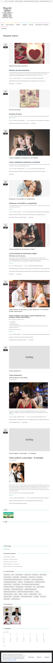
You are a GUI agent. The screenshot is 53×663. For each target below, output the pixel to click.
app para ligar (16, 577)
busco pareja (44, 334)
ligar (39, 265)
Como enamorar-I (15, 371)
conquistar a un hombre (23, 214)
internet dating (28, 586)
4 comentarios (19, 274)
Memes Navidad (6, 549)
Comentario (19, 83)
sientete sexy (40, 268)
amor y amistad (30, 211)
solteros (25, 217)
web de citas (43, 596)
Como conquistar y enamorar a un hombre (23, 158)
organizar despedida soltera (17, 589)
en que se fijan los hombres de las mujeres (30, 584)
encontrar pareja (15, 503)
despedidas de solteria (39, 581)
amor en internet (36, 120)
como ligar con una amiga (17, 419)
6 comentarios (25, 422)
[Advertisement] (33, 13)
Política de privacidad (44, 1)
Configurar (46, 657)
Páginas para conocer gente (9, 591)
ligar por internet (40, 586)
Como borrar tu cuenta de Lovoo (10, 561)
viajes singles (16, 596)
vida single (36, 596)
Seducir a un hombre (41, 171)
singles (21, 339)
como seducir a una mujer (23, 337)
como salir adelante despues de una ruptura (13, 579)
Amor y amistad (10, 24)
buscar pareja (15, 123)
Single (18, 339)
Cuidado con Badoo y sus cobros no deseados (12, 566)
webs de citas (7, 598)
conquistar (31, 265)
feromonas (35, 265)
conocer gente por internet (37, 579)
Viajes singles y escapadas (41, 24)
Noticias (31, 24)
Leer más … (41, 75)
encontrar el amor (22, 123)
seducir (13, 83)
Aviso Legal (11, 1)
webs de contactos (16, 598)
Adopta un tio (7, 574)
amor (28, 78)
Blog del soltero (7, 9)
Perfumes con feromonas (19, 268)
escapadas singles (19, 586)
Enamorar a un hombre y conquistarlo (22, 199)
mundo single (6, 589)
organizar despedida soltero (30, 589)
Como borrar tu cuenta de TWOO (10, 559)
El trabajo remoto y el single (9, 556)
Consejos (24, 24)
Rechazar (39, 657)
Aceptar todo (31, 657)
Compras (18, 24)
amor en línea (38, 78)
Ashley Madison (24, 577)
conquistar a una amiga (37, 419)
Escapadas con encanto (9, 586)
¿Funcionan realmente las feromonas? (36, 271)
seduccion (31, 171)
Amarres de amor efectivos (18, 66)
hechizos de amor (16, 80)
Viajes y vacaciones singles (26, 596)
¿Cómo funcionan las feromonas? (22, 271)
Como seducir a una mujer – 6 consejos (22, 453)
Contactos (20, 581)
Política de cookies (19, 1)
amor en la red (32, 78)
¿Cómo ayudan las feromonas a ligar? (22, 249)
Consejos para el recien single (34, 214)
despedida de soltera (29, 581)
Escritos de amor (15, 109)
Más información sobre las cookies (31, 1)
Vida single (4, 28)
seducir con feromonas (33, 268)
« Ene (4, 645)
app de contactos (7, 577)
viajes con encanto (8, 596)
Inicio (6, 1)
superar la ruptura (33, 594)
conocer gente (15, 214)
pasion (22, 503)
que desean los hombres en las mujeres (21, 171)
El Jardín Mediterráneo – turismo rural (11, 564)
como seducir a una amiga (27, 419)
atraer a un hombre (37, 211)
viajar (40, 594)
